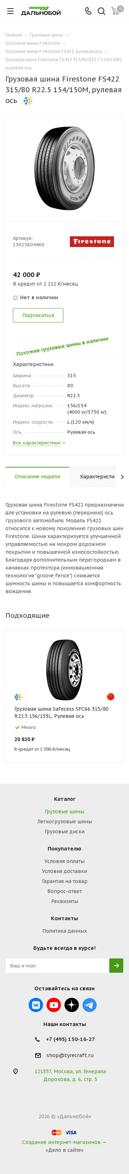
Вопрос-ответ (64, 891)
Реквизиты (64, 901)
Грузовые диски (65, 831)
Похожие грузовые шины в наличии (60, 339)
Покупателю (64, 848)
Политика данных (64, 931)
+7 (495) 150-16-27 (70, 1039)
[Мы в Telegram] (89, 1005)
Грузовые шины (64, 811)
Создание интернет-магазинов (61, 1142)
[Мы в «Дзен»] (71, 1005)
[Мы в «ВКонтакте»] (36, 1005)
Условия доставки (64, 871)
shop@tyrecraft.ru (70, 1055)
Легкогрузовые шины (64, 821)
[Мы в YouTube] (54, 1005)
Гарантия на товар (64, 881)
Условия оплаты (64, 861)
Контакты (64, 918)
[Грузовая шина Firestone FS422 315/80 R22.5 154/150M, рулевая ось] (64, 168)
